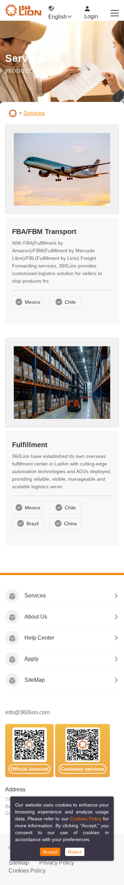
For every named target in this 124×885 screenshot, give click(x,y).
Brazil (33, 523)
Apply (31, 659)
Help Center (39, 638)
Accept (50, 852)
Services (35, 596)
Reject (75, 852)
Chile (70, 302)
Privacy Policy (56, 863)
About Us (35, 617)
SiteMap (34, 680)
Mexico (32, 302)
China (70, 523)
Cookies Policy (27, 871)
